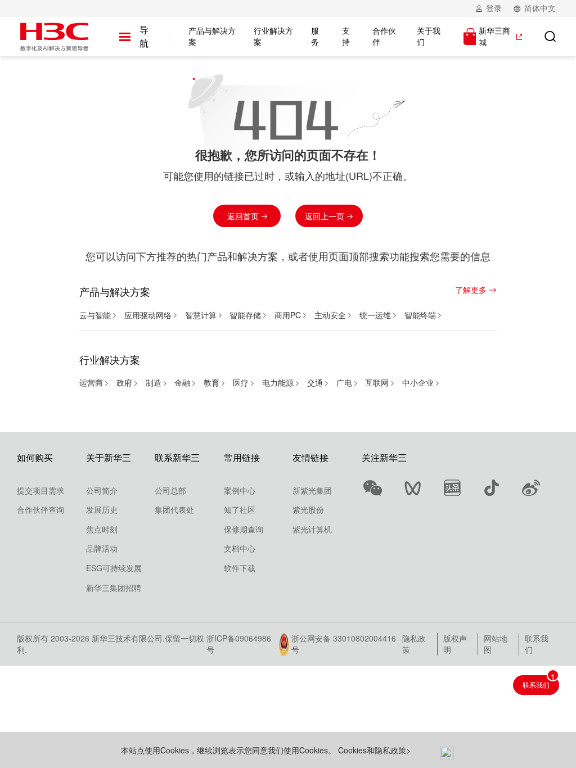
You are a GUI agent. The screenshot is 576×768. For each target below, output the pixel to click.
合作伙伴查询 (40, 509)
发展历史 (102, 509)
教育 (213, 382)
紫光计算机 (312, 529)
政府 (125, 382)
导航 (144, 36)
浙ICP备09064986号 (238, 644)
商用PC (288, 314)
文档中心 (239, 548)
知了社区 (239, 509)
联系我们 (536, 644)
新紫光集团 (312, 490)
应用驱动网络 (149, 314)
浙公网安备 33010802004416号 (343, 644)
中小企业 (419, 382)
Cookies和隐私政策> (374, 750)
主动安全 (331, 314)
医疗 (242, 382)
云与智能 (96, 314)
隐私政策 (414, 644)
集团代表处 (174, 509)
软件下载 (239, 567)
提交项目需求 (40, 490)
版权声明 (455, 644)
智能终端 (421, 314)
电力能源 (279, 382)
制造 (155, 382)
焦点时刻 (102, 529)
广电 (345, 382)
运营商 (92, 382)
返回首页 (244, 216)
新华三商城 (494, 36)
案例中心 (239, 490)
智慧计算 (202, 314)
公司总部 (170, 490)
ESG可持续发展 (114, 567)
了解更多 (471, 289)
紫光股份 (308, 509)
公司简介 (102, 490)
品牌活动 (102, 548)
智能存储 (246, 314)
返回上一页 (325, 216)
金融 (183, 382)
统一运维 (376, 314)
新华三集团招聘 (113, 587)
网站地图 (495, 644)
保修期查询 (243, 529)
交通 (316, 382)
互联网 (378, 382)
